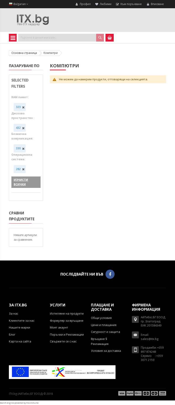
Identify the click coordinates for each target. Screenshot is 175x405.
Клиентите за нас (21, 320)
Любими (105, 4)
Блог (12, 334)
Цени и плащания (103, 325)
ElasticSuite (32, 402)
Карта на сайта (20, 341)
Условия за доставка (106, 351)
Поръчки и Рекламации (67, 334)
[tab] (24, 66)
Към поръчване (131, 4)
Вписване (157, 4)
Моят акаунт (59, 327)
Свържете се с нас (63, 341)
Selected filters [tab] (19, 83)
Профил (85, 4)
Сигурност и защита (105, 332)
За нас (13, 313)
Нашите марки (19, 327)
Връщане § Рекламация (99, 341)
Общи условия (101, 318)
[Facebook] (110, 274)
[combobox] (61, 38)
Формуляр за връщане (66, 320)
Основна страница (24, 53)
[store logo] (33, 20)
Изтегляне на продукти (67, 313)
